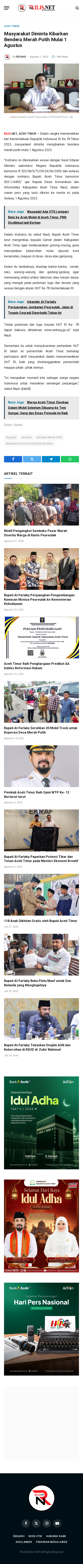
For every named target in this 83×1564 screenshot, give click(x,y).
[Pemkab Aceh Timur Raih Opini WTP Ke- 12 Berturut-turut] (41, 766)
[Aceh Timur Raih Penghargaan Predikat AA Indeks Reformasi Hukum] (41, 637)
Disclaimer (24, 1560)
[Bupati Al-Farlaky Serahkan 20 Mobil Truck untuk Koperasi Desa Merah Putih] (41, 702)
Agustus (11, 437)
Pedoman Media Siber (51, 1560)
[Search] (77, 7)
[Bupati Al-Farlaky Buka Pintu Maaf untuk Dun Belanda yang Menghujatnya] (41, 955)
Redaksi (19, 1555)
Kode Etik (35, 1555)
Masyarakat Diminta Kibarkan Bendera (29, 443)
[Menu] (6, 7)
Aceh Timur (12, 26)
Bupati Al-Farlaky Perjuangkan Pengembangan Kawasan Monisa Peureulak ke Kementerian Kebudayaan (39, 599)
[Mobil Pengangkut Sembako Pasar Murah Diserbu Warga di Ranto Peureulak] (41, 505)
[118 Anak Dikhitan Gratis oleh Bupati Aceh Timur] (41, 895)
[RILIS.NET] (41, 8)
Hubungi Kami (56, 1555)
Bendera (27, 437)
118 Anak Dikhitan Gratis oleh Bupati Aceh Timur (40, 921)
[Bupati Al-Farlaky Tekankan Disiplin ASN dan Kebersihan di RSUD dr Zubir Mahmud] (41, 1019)
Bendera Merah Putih (49, 437)
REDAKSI (21, 56)
